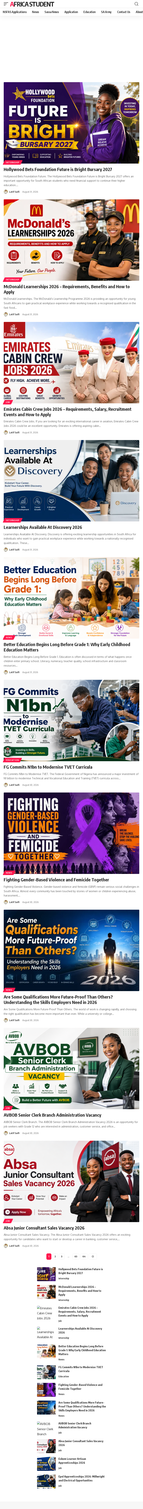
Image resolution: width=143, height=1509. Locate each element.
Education (12, 760)
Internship (12, 162)
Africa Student (32, 4)
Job (8, 402)
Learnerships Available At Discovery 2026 (43, 527)
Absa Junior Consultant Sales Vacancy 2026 (44, 1227)
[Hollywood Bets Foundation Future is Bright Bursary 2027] (71, 123)
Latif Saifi (14, 191)
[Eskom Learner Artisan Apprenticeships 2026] (46, 1464)
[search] (136, 4)
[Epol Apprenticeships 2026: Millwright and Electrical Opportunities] (46, 1482)
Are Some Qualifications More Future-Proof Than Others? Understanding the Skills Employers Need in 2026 (58, 999)
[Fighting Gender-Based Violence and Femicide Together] (71, 833)
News (9, 637)
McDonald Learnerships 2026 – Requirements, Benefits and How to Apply (67, 289)
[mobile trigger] (7, 4)
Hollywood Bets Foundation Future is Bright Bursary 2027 (58, 169)
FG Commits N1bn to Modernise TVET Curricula (48, 767)
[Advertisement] (71, 49)
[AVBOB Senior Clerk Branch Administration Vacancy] (71, 1068)
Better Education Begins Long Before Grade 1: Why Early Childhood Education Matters (67, 646)
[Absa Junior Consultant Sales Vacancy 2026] (71, 1181)
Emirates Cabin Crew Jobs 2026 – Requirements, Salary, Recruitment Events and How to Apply (67, 411)
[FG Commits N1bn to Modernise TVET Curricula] (71, 720)
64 (83, 1256)
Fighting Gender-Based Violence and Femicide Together (56, 879)
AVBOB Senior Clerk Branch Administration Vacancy (52, 1115)
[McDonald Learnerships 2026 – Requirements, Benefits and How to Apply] (71, 240)
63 (75, 1256)
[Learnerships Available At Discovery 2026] (71, 480)
